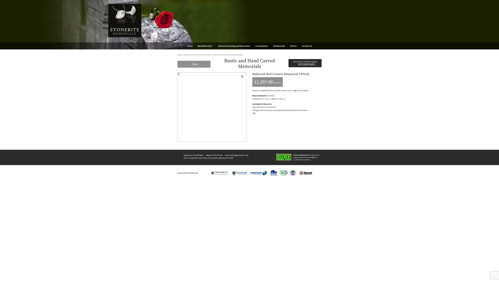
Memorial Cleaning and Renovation (234, 46)
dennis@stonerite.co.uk (239, 155)
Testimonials (279, 46)
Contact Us (307, 46)
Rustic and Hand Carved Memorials (197, 55)
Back (195, 64)
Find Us (293, 46)
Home (189, 46)
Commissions (261, 46)
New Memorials (204, 46)
